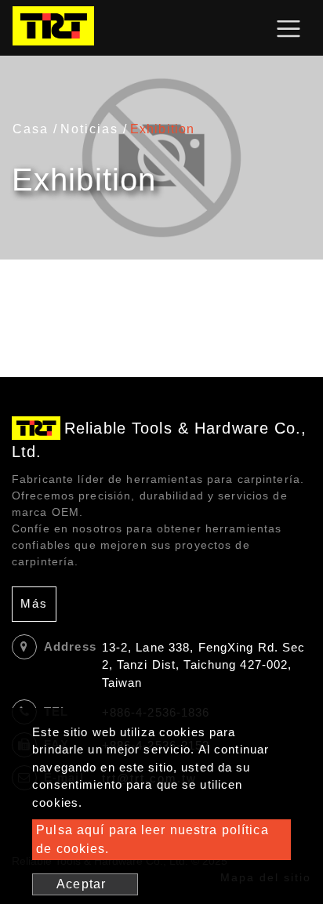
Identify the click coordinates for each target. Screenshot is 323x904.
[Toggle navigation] (288, 28)
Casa (31, 129)
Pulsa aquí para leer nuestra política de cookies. (152, 839)
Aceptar (81, 884)
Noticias (89, 129)
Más (34, 603)
